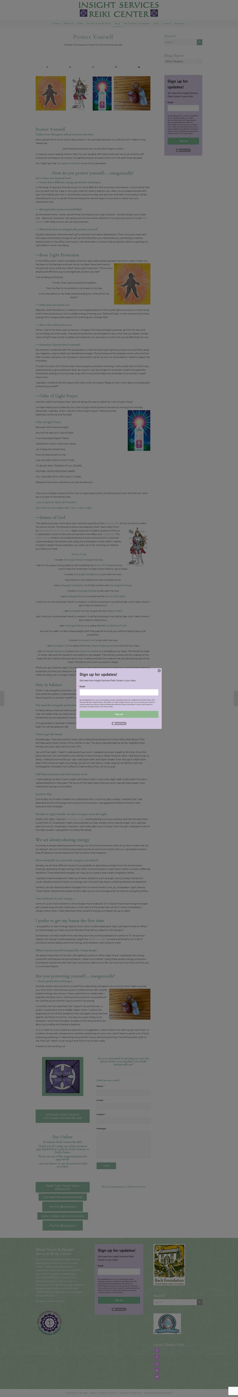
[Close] (159, 670)
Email (82, 686)
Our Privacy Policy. (106, 706)
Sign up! (119, 714)
